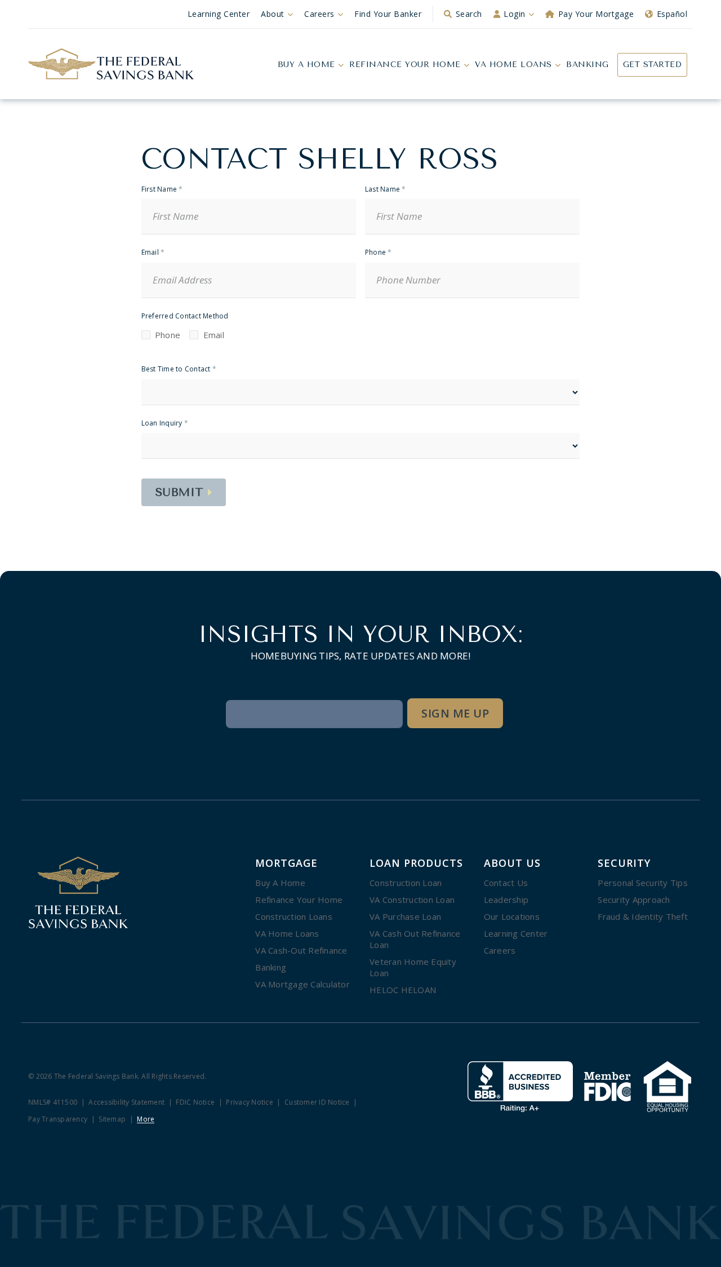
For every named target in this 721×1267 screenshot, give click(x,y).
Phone (378, 253)
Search (469, 13)
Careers (319, 13)
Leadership (506, 899)
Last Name (385, 189)
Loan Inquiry (165, 423)
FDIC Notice (195, 1102)
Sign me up (455, 713)
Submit (179, 492)
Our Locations (512, 916)
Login (515, 13)
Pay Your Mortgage (596, 13)
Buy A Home (306, 64)
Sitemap (112, 1119)
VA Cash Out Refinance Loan (415, 939)
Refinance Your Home (405, 64)
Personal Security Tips (643, 882)
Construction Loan (406, 882)
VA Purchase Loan (405, 916)
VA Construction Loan (412, 899)
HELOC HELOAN (403, 989)
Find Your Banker (387, 13)
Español (672, 13)
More (145, 1119)
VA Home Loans (513, 64)
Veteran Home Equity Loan (413, 967)
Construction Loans (293, 916)
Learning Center (219, 13)
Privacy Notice (249, 1102)
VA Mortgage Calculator (302, 984)
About (272, 13)
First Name (162, 189)
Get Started (652, 64)
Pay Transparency (57, 1119)
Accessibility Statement (126, 1102)
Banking (587, 64)
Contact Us (506, 882)
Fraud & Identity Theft (643, 916)
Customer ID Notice (317, 1102)
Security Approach (634, 899)
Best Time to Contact (179, 369)
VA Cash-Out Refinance (301, 950)
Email (153, 253)
